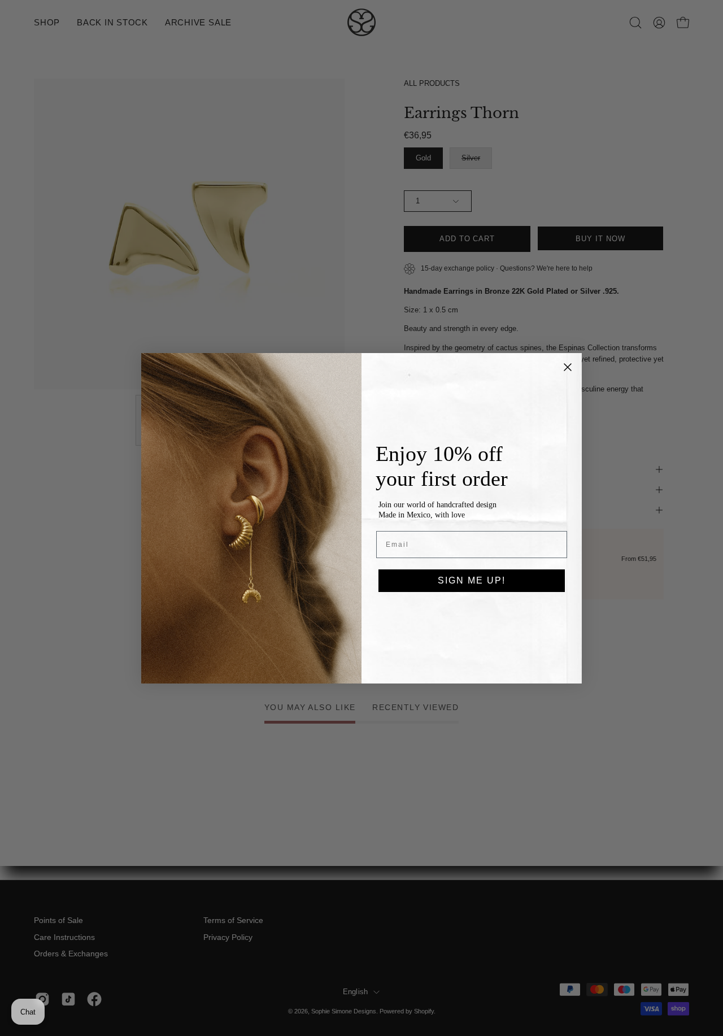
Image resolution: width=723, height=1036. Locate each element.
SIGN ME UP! (472, 580)
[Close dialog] (567, 367)
